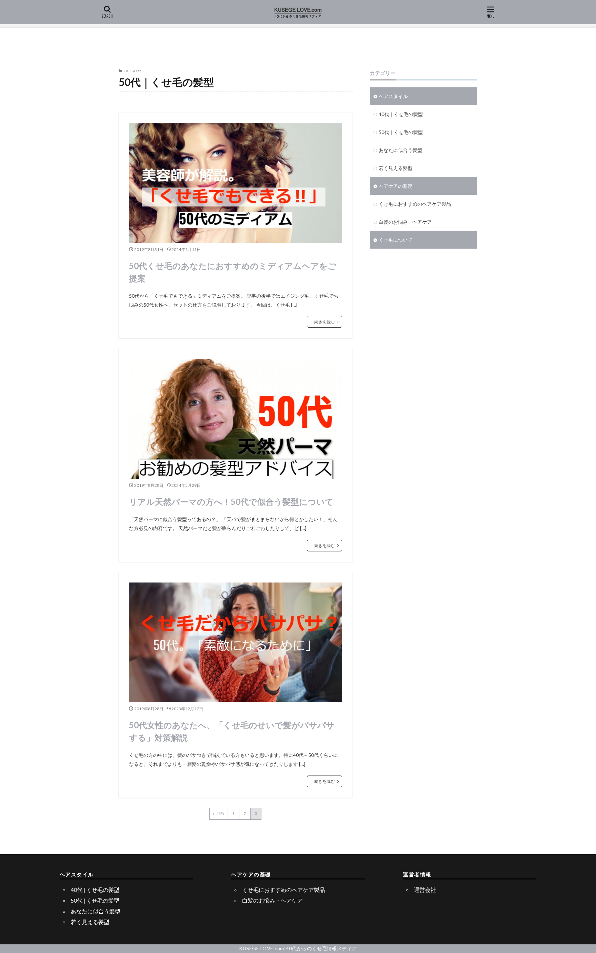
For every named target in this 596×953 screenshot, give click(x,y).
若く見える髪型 (396, 168)
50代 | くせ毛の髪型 (95, 900)
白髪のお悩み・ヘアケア (405, 222)
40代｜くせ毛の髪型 (401, 114)
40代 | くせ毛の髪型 (95, 889)
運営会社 (425, 889)
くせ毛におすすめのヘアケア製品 (415, 204)
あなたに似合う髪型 (400, 150)
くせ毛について (396, 240)
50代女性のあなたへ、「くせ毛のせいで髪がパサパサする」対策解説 (232, 731)
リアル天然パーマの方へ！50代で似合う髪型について (231, 502)
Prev (220, 813)
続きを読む (324, 321)
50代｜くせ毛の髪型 (401, 132)
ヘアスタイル (393, 96)
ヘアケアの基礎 (396, 186)
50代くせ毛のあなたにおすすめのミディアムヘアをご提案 (232, 272)
